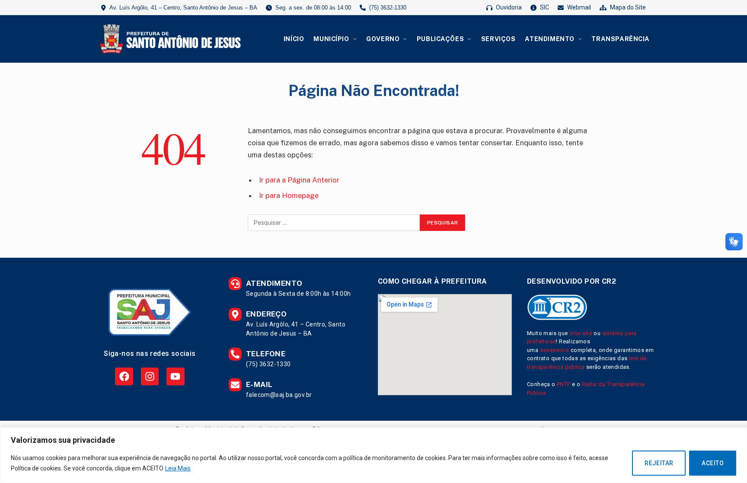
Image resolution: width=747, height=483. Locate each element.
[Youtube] (175, 376)
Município (331, 38)
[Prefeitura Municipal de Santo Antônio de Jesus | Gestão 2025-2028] (169, 39)
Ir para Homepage (289, 195)
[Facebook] (124, 376)
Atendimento (549, 38)
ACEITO (713, 463)
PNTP (564, 384)
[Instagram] (150, 376)
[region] (373, 455)
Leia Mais (178, 468)
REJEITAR (659, 463)
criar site (580, 333)
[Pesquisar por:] (334, 222)
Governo (382, 38)
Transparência (620, 38)
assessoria (554, 350)
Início (294, 38)
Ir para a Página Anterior (299, 180)
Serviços (498, 38)
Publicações (440, 38)
